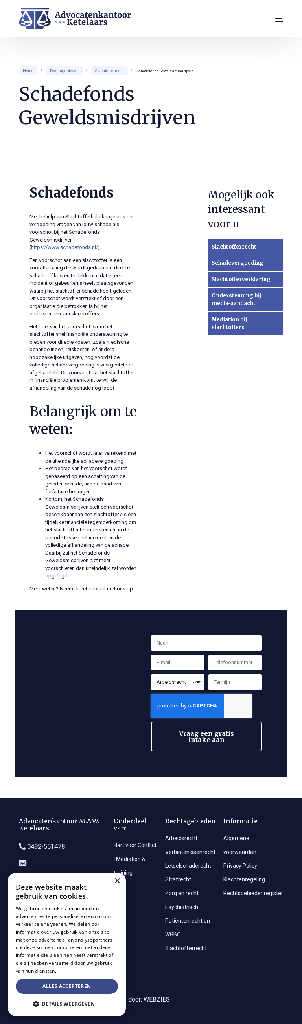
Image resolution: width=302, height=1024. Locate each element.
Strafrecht (178, 879)
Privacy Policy (240, 866)
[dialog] (67, 944)
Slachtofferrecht (186, 948)
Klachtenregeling (244, 879)
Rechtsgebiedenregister (253, 893)
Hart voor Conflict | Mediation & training (135, 859)
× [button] (117, 881)
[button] (67, 1003)
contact (97, 589)
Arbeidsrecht (181, 838)
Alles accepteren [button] (66, 986)
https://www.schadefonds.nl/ (64, 247)
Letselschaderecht (188, 866)
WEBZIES (157, 999)
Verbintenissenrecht (190, 852)
